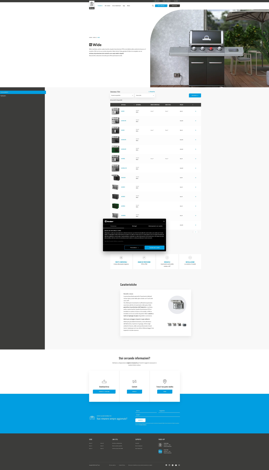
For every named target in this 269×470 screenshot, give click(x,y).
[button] (22, 92)
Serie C (90, 446)
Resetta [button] (152, 92)
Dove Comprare (161, 5)
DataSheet (194, 95)
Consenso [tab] (113, 226)
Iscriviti (140, 420)
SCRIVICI (134, 391)
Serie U (90, 448)
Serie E (95, 37)
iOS (169, 444)
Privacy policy (112, 465)
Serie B (102, 443)
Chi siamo (107, 5)
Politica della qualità (117, 446)
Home (90, 37)
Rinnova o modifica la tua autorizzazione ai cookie (140, 465)
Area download (116, 5)
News (128, 5)
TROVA (164, 391)
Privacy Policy (142, 424)
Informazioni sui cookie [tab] (156, 226)
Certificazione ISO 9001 (117, 448)
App (124, 5)
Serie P (90, 443)
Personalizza (133, 247)
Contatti (137, 443)
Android (165, 444)
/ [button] (176, 1)
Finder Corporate (167, 1)
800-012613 (157, 1)
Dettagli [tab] (134, 226)
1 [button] (195, 232)
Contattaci (174, 5)
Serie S (102, 448)
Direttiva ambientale (117, 443)
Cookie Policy (122, 465)
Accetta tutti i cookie (155, 247)
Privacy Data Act (168, 446)
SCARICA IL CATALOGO (104, 391)
